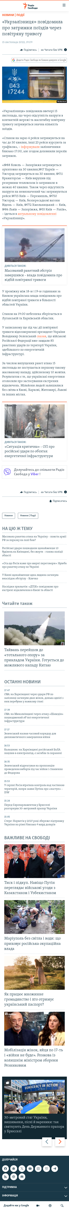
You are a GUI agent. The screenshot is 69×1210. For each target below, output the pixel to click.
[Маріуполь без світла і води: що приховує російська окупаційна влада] (34, 917)
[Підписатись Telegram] (54, 1168)
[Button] (28, 50)
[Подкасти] (50, 1205)
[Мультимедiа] (38, 1205)
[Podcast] (13, 1176)
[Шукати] (62, 1205)
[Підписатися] (22, 1176)
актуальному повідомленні (37, 214)
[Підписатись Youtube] (30, 1168)
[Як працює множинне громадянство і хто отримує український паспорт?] (34, 973)
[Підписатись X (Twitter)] (22, 1168)
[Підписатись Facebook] (5, 1168)
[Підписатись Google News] (13, 1168)
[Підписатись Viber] (46, 1168)
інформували (30, 147)
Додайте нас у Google (16, 1205)
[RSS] (5, 1176)
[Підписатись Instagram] (38, 1168)
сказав (41, 336)
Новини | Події (13, 15)
